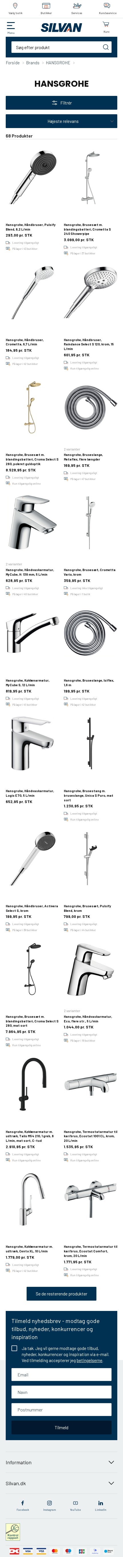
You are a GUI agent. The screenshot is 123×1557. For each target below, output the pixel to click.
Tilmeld (61, 1427)
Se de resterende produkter (61, 1293)
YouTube (75, 1509)
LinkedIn (100, 1509)
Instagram (49, 1509)
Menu (11, 32)
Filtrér (66, 102)
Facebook (23, 1509)
